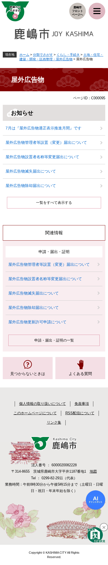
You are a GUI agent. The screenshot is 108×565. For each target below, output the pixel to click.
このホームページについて (35, 413)
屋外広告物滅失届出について (31, 171)
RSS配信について (79, 413)
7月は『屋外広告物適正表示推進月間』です (43, 128)
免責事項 (81, 404)
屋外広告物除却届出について (31, 185)
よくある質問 (80, 373)
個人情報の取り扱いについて (42, 404)
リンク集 (54, 422)
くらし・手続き (68, 55)
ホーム (24, 55)
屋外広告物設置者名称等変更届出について (42, 157)
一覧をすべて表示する (54, 203)
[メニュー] (97, 11)
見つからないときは (27, 373)
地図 (93, 471)
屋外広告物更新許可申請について (37, 322)
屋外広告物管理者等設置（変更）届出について (46, 142)
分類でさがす (43, 55)
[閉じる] (104, 527)
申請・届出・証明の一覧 (54, 340)
